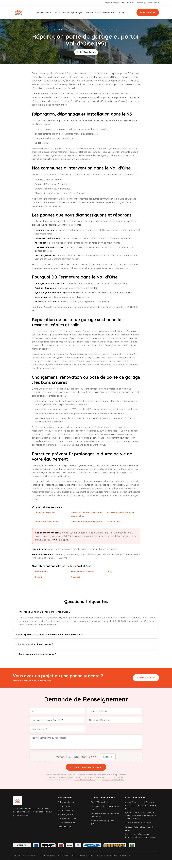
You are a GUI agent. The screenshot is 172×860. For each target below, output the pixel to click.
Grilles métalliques (66, 802)
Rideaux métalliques (108, 549)
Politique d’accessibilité (107, 855)
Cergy (109, 571)
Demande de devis (146, 677)
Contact (16, 855)
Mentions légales (30, 855)
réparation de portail (45, 512)
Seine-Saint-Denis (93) (113, 554)
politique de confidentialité (113, 780)
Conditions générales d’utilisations (54, 855)
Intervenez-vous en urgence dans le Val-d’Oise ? (44, 611)
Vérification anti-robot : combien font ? (76, 756)
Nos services (43, 12)
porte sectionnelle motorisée (120, 512)
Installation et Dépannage (68, 12)
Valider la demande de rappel (86, 767)
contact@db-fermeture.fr (148, 3)
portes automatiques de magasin (86, 521)
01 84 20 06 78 (147, 12)
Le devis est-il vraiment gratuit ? (35, 644)
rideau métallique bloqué (47, 521)
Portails (76, 549)
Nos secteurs (66, 30)
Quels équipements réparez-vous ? (37, 654)
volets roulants (114, 521)
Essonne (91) (65, 557)
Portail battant (64, 806)
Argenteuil (75, 577)
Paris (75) (60, 554)
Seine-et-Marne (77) (47, 557)
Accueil (57, 30)
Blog (121, 12)
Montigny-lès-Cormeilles (82, 571)
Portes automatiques (67, 818)
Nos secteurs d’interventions (100, 12)
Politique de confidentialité (83, 855)
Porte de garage (63, 549)
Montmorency (41, 571)
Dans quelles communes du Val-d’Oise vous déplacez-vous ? (50, 634)
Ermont (38, 577)
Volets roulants (89, 549)
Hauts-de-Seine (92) (91, 554)
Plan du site (125, 855)
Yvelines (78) (73, 554)
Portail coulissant (65, 810)
